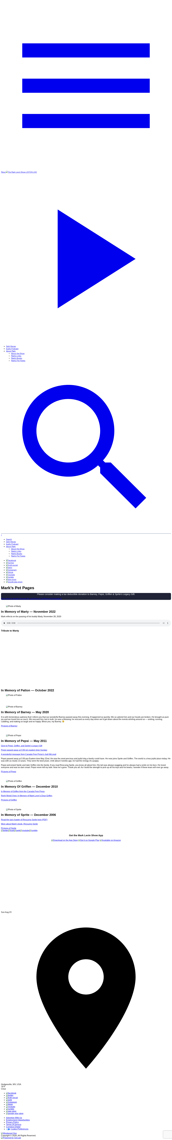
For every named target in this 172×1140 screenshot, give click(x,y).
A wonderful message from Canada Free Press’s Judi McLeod (28, 754)
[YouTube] (10, 574)
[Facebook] (11, 560)
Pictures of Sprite (8, 828)
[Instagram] (11, 570)
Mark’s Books (16, 358)
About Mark (11, 351)
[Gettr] (9, 567)
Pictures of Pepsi (8, 772)
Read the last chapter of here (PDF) (24, 820)
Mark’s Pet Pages (18, 360)
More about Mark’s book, (19, 824)
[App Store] (11, 579)
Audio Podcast (12, 348)
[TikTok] (9, 572)
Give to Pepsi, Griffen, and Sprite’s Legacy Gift (21, 746)
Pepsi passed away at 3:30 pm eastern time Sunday (24, 750)
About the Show (18, 353)
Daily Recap (11, 346)
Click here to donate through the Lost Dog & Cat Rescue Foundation (31, 599)
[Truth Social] (12, 565)
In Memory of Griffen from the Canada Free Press (23, 791)
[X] (10, 562)
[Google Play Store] (14, 582)
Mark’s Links (16, 356)
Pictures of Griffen (9, 800)
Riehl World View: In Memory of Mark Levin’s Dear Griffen (26, 796)
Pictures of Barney (9, 726)
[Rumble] (10, 577)
